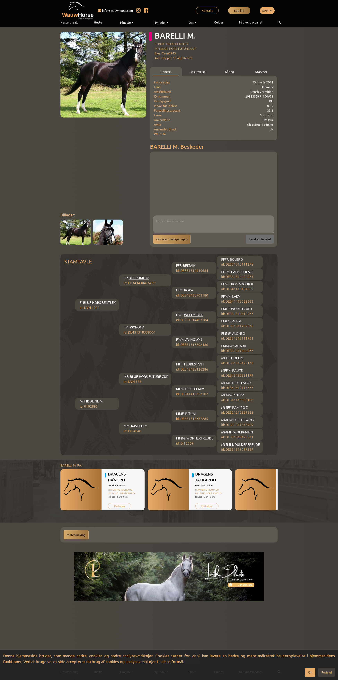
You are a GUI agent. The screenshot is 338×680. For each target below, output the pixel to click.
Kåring (229, 71)
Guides (219, 22)
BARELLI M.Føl (71, 465)
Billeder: (67, 215)
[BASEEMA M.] (255, 489)
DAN (265, 10)
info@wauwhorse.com (117, 10)
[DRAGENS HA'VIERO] (81, 489)
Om (191, 22)
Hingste (125, 22)
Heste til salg (69, 22)
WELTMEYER (193, 315)
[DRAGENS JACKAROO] (168, 489)
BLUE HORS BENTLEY (99, 302)
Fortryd (326, 672)
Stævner (261, 71)
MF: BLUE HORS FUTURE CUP (175, 48)
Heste (98, 22)
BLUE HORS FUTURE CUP (149, 376)
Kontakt (207, 10)
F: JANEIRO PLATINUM (207, 489)
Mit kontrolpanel (250, 22)
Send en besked (260, 239)
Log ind (239, 10)
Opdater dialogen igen (171, 239)
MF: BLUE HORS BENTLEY (121, 493)
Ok (310, 672)
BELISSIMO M (139, 278)
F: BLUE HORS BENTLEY (171, 44)
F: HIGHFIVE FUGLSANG (120, 489)
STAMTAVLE (78, 261)
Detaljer (119, 506)
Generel (166, 71)
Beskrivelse (198, 71)
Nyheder (160, 22)
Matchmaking (76, 535)
